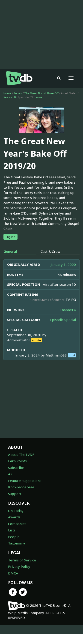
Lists (11, 530)
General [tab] (10, 251)
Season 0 (9, 97)
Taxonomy (16, 543)
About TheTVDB (21, 454)
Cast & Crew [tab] (50, 251)
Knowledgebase (21, 487)
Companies (17, 523)
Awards (14, 517)
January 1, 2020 (63, 264)
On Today (16, 510)
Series (18, 93)
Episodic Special (63, 319)
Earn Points (17, 461)
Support (14, 493)
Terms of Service (22, 560)
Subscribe (16, 467)
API (11, 474)
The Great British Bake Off (41, 93)
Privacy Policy (19, 566)
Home (7, 93)
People (14, 536)
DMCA (13, 573)
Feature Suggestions (24, 480)
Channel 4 (68, 309)
